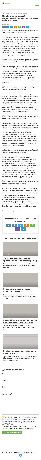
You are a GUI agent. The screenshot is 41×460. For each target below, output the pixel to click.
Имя (3, 373)
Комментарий (7, 394)
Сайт (4, 387)
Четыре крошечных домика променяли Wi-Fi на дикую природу (20, 259)
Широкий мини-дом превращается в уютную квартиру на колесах (20, 321)
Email (4, 380)
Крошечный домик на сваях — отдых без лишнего (17, 290)
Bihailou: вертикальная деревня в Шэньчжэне (19, 352)
